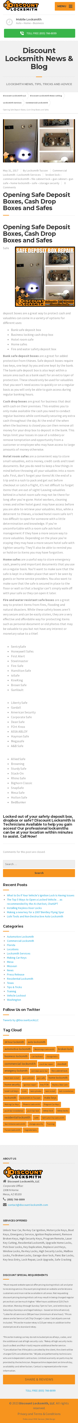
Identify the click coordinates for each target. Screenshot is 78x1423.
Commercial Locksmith (20, 941)
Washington (14, 999)
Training (11, 991)
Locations (13, 949)
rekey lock (48, 1110)
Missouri (12, 966)
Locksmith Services (29, 174)
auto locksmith (36, 1042)
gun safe (41, 1078)
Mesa (10, 962)
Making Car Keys (17, 957)
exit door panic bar (39, 1071)
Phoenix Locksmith (31, 1104)
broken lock (53, 174)
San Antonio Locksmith (15, 1124)
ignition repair (30, 1084)
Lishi (24, 1091)
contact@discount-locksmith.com (28, 1205)
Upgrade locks (30, 1130)
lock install (50, 1091)
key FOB (44, 1084)
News (10, 970)
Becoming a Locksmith (44, 1049)
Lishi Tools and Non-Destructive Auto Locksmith (35, 916)
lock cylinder (36, 1091)
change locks (52, 1056)
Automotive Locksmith (20, 936)
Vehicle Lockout (16, 995)
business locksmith (16, 1056)
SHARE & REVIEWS (39, 1379)
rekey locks (62, 1110)
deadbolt (61, 1063)
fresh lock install (12, 1078)
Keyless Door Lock (60, 1084)
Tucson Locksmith (13, 1130)
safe (34, 183)
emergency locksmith (16, 1070)
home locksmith (20, 183)
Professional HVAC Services (34, 1419)
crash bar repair (46, 1064)
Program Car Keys (51, 1104)
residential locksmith (17, 1117)
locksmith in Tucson (30, 1097)
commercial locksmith (16, 179)
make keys (50, 1097)
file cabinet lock (40, 179)
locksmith (10, 1097)
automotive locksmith (18, 1049)
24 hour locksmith (14, 1042)
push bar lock (33, 1110)
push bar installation (14, 1110)
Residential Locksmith (20, 978)
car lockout (37, 1056)
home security (12, 1084)
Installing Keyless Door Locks (24, 908)
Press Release (15, 974)
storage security (49, 183)
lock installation (66, 1091)
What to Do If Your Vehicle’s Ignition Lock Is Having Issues (40, 895)
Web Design (50, 1419)
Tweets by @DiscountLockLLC (21, 1020)
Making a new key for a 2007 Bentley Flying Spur (35, 912)
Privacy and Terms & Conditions (39, 1414)
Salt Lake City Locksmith (53, 1117)
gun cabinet (60, 179)
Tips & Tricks (14, 987)
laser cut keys (11, 1090)
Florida (11, 945)
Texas (10, 983)
